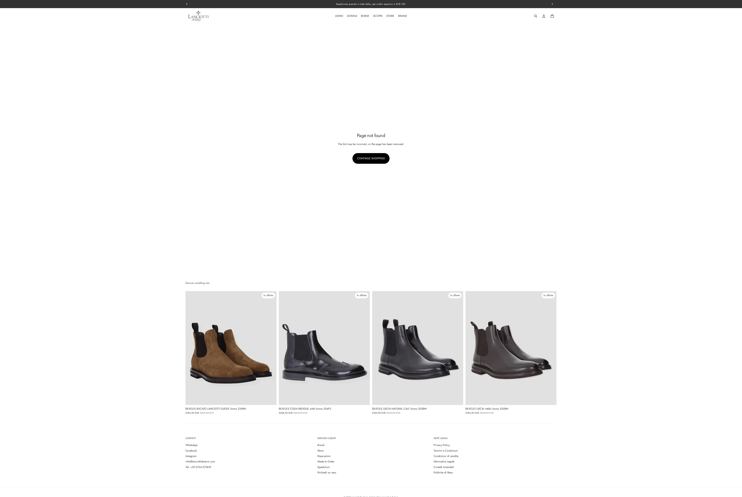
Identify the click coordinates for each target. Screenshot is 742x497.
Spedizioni (323, 467)
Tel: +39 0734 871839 (198, 467)
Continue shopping (371, 158)
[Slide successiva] (271, 348)
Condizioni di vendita (446, 456)
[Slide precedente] (191, 348)
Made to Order (325, 461)
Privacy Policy (442, 445)
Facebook (191, 451)
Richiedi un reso (326, 472)
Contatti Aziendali (444, 467)
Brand (320, 445)
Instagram (191, 456)
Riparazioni (324, 456)
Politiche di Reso (443, 472)
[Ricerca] (535, 16)
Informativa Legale (444, 461)
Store (320, 451)
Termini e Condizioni (446, 451)
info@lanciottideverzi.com (200, 461)
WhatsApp (191, 445)
